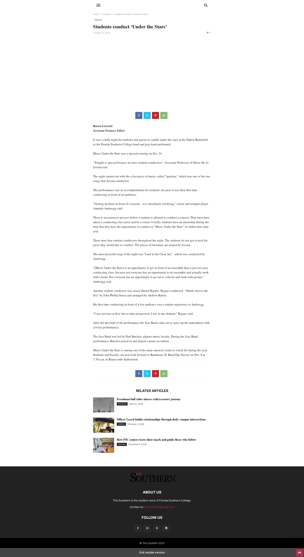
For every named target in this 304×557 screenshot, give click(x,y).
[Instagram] (147, 528)
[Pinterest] (155, 115)
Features (106, 14)
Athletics (122, 404)
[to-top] (299, 551)
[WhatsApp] (163, 115)
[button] (98, 5)
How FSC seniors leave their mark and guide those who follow (156, 439)
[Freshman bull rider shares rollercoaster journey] (103, 405)
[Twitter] (147, 115)
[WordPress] (166, 528)
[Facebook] (138, 115)
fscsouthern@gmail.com (159, 507)
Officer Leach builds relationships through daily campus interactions (161, 419)
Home (96, 14)
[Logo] (152, 481)
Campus (121, 424)
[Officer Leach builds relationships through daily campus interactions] (103, 425)
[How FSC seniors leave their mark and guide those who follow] (103, 446)
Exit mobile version (152, 552)
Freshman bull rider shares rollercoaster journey (149, 399)
